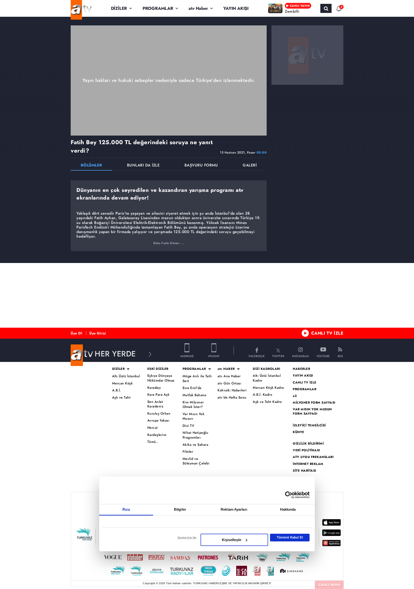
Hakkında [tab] (288, 509)
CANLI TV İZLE (327, 333)
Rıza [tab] (126, 509)
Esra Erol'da (192, 388)
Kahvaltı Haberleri (232, 390)
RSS (340, 356)
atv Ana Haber (229, 376)
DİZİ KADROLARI (266, 369)
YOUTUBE (323, 356)
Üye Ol (76, 333)
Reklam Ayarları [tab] (234, 509)
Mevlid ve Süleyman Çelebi (196, 461)
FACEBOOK (256, 356)
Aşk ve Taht (121, 397)
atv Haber (198, 8)
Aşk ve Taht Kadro (267, 402)
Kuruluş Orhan (159, 413)
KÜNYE (298, 432)
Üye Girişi (97, 333)
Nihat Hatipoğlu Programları (195, 435)
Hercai (152, 427)
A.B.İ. (116, 390)
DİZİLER (119, 8)
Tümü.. (152, 442)
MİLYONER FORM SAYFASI (314, 402)
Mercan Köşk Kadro (268, 387)
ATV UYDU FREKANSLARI (313, 457)
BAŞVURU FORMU (201, 165)
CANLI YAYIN (329, 584)
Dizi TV (189, 425)
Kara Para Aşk (158, 394)
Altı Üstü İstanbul (126, 376)
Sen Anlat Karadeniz (155, 404)
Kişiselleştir (232, 540)
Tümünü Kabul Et (290, 537)
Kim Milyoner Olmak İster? (193, 404)
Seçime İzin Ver (187, 537)
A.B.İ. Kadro (262, 394)
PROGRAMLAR (158, 8)
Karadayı (154, 387)
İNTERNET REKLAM (308, 464)
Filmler (188, 451)
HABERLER (301, 369)
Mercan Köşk (122, 383)
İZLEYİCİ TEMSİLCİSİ (309, 425)
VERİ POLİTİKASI (306, 450)
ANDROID (187, 356)
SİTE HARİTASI (304, 471)
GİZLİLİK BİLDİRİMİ (308, 443)
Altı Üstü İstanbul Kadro (267, 378)
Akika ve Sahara (195, 444)
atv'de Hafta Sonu (232, 397)
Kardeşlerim (157, 435)
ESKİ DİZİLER (157, 369)
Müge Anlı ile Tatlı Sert (197, 378)
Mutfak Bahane (195, 395)
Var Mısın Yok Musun (194, 416)
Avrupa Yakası (158, 420)
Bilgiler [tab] (180, 509)
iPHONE (213, 356)
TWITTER (278, 356)
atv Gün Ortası (229, 383)
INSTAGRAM (300, 356)
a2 (295, 396)
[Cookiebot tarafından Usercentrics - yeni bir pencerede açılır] (289, 494)
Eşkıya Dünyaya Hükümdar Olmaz (161, 378)
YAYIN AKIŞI (236, 8)
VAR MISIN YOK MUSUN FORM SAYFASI (312, 411)
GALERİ (250, 165)
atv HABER (226, 369)
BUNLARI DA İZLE (143, 165)
